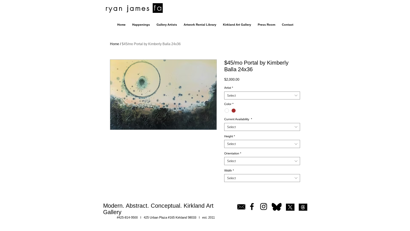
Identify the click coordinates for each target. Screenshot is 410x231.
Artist (228, 87)
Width (229, 170)
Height (229, 136)
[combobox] (262, 96)
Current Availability (238, 119)
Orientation (232, 153)
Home (114, 44)
